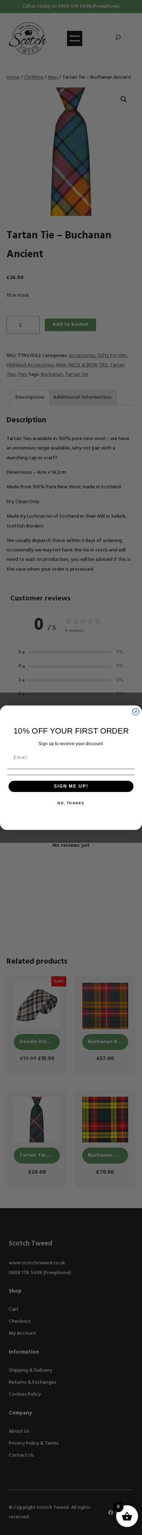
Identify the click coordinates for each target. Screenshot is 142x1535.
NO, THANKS (71, 803)
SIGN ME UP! (71, 786)
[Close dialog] (135, 711)
